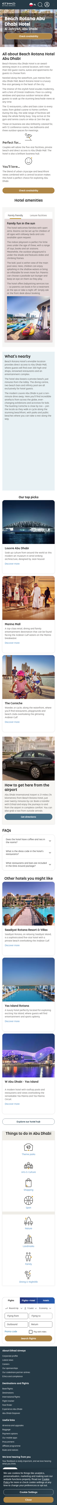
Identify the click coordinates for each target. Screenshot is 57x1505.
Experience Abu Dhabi (12, 1409)
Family (28, 1264)
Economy (43, 1308)
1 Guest (30, 1308)
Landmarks (28, 1246)
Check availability (28, 36)
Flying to (36, 1315)
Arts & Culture (28, 1172)
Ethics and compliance (12, 1376)
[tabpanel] (28, 280)
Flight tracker (8, 1400)
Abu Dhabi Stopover (11, 1413)
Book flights (7, 1388)
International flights (11, 1396)
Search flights (28, 1338)
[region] (28, 1487)
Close (28, 1500)
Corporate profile (10, 1355)
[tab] (11, 1300)
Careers (5, 1364)
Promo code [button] (11, 1331)
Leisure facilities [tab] (38, 215)
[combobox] (14, 1308)
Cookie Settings (28, 1492)
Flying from (13, 1315)
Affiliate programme (11, 1445)
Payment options (10, 1433)
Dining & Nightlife (28, 1281)
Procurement (8, 1441)
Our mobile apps (9, 1437)
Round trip (13, 1308)
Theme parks (28, 1154)
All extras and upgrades (13, 1425)
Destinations (8, 1392)
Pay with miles (40, 1331)
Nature (28, 1228)
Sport (28, 1207)
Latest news (7, 1360)
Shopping (28, 1189)
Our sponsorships (10, 1368)
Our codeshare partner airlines (16, 1372)
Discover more (12, 563)
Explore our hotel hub (28, 1121)
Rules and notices (10, 1450)
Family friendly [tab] (15, 215)
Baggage (6, 1429)
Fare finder (7, 1405)
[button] (32, 4)
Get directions (28, 816)
